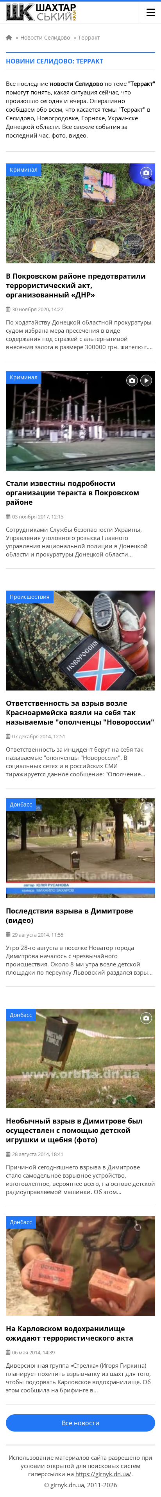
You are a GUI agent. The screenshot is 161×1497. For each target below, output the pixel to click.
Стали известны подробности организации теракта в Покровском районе (72, 492)
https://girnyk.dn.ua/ (103, 1474)
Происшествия (30, 596)
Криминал (24, 169)
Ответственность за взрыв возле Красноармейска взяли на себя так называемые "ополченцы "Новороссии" (80, 712)
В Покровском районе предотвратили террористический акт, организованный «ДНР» (76, 285)
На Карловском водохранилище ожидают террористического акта (69, 1333)
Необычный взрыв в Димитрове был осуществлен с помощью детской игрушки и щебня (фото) (74, 1130)
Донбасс (21, 804)
